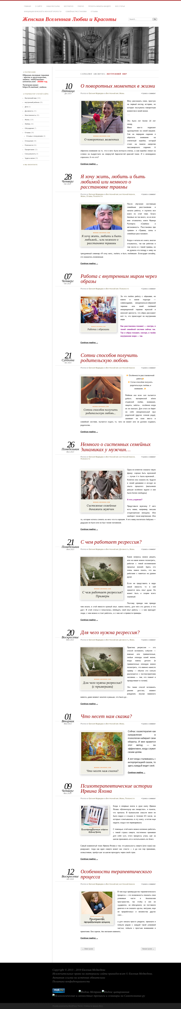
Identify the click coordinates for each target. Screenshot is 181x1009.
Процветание (29, 149)
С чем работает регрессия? (111, 542)
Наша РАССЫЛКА (53, 6)
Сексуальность (30, 154)
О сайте (38, 6)
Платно (81, 6)
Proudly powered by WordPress (65, 1006)
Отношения (29, 141)
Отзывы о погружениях (34, 136)
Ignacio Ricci (98, 1006)
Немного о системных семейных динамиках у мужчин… (116, 446)
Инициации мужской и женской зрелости (42, 11)
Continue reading (89, 164)
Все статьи (120, 6)
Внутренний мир (112, 93)
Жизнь (121, 93)
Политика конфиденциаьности (71, 981)
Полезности (98, 196)
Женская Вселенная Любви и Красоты (69, 19)
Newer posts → (148, 949)
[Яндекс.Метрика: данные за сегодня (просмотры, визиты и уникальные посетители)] (90, 992)
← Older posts (87, 949)
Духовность (124, 549)
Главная (27, 6)
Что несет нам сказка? (106, 716)
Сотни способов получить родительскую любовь (109, 357)
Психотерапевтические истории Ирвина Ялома (116, 788)
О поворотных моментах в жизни (118, 86)
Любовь (27, 124)
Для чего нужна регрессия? (110, 632)
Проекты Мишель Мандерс (99, 6)
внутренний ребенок (127, 194)
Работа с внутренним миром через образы (119, 278)
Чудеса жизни (30, 158)
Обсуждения (29, 128)
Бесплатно (68, 6)
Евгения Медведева (96, 93)
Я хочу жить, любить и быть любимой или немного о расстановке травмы (113, 182)
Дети (26, 107)
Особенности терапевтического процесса (116, 874)
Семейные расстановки (76, 11)
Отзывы (94, 11)
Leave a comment (149, 93)
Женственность (30, 115)
